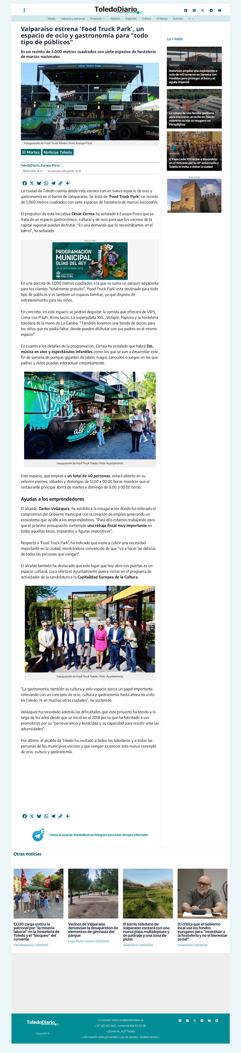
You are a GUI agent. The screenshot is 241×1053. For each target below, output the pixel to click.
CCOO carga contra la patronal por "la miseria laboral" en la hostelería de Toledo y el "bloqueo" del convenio (36, 932)
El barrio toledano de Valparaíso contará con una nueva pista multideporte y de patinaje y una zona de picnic (146, 932)
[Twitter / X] (202, 10)
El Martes (31, 152)
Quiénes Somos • (150, 1037)
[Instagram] (194, 10)
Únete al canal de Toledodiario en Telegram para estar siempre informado (99, 835)
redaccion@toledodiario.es (128, 1020)
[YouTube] (219, 10)
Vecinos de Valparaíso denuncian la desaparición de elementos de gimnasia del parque (93, 930)
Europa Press (50, 165)
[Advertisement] (90, 786)
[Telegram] (211, 10)
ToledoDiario (30, 165)
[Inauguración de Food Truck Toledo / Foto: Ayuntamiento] (90, 415)
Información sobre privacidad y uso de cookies (110, 1037)
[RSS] (216, 1020)
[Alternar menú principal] (24, 10)
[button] (103, 18)
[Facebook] (185, 10)
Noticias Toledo (58, 152)
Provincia (174, 65)
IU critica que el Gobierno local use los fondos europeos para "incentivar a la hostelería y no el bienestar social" (202, 932)
